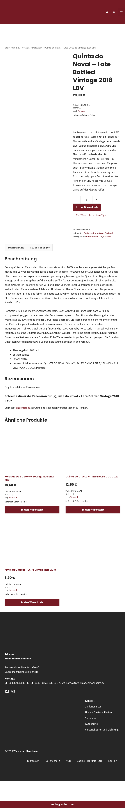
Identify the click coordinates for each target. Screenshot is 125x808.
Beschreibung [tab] (15, 247)
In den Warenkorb (87, 207)
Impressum (33, 761)
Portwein (37, 47)
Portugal (25, 47)
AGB (68, 761)
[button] (114, 12)
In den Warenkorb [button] (32, 509)
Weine (15, 47)
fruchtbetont (92, 236)
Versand (81, 111)
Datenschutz (52, 761)
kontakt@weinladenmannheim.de (85, 683)
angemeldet (23, 407)
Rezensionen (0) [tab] (40, 247)
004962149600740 (19, 683)
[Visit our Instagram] (13, 691)
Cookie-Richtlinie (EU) (89, 761)
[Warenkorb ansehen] (107, 12)
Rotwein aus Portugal (103, 233)
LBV (100, 236)
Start (7, 47)
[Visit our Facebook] (7, 691)
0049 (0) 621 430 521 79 (48, 683)
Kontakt (112, 761)
